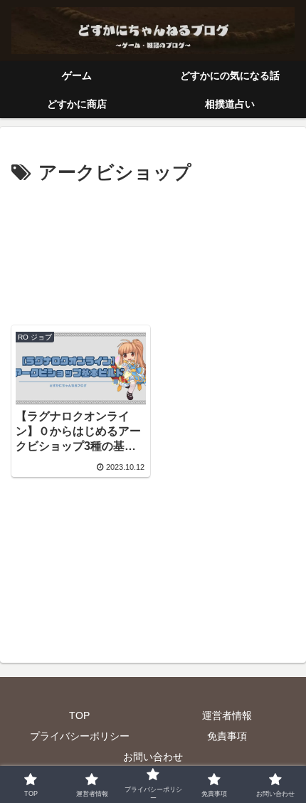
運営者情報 (227, 715)
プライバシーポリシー (80, 736)
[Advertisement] (153, 250)
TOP (79, 715)
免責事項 (227, 736)
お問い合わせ (153, 756)
